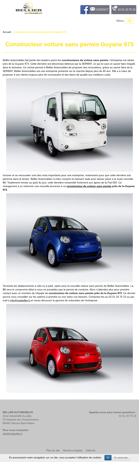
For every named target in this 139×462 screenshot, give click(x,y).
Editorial (90, 450)
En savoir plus (121, 457)
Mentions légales (73, 450)
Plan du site (53, 450)
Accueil (7, 32)
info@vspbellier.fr (20, 300)
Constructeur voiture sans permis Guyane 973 (40, 32)
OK (107, 457)
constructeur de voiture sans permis (89, 186)
